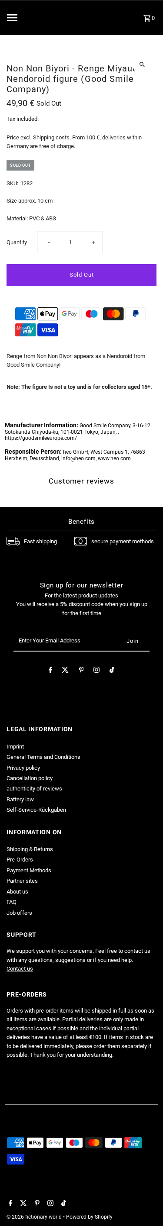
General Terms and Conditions (43, 757)
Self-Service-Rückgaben (36, 810)
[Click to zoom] (142, 64)
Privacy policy (23, 768)
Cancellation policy (30, 778)
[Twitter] (65, 671)
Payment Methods (29, 870)
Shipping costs (51, 137)
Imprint (15, 746)
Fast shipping (40, 541)
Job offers (19, 913)
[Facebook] (50, 671)
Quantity (17, 242)
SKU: (12, 183)
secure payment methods (122, 541)
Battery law (20, 799)
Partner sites (22, 881)
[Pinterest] (81, 671)
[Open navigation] (28, 18)
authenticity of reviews (34, 788)
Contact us (20, 968)
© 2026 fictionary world (35, 1217)
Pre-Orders (20, 859)
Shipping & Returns (30, 849)
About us (17, 891)
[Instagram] (96, 671)
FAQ (12, 902)
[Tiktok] (112, 671)
